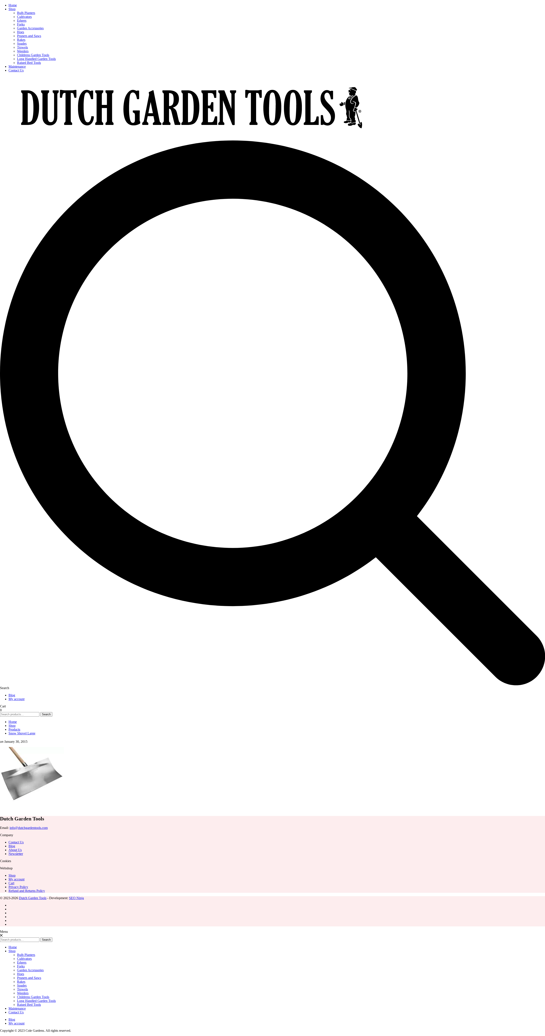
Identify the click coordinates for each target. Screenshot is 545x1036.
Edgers (21, 20)
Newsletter (16, 854)
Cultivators (24, 17)
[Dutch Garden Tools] (191, 138)
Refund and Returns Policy (27, 891)
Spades (22, 43)
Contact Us (16, 70)
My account (16, 699)
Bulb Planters (26, 13)
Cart (11, 883)
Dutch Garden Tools (32, 898)
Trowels (22, 47)
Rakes (21, 39)
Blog (12, 695)
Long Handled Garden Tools (36, 59)
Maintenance (17, 66)
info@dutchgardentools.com (29, 828)
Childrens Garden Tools (33, 55)
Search (46, 714)
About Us (15, 850)
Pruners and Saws (29, 36)
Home (13, 5)
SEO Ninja (76, 898)
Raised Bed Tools (29, 62)
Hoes (20, 32)
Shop (12, 9)
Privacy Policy (18, 887)
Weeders (23, 51)
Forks (21, 24)
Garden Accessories (30, 28)
